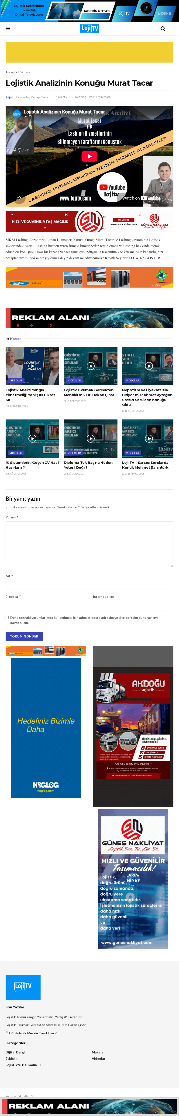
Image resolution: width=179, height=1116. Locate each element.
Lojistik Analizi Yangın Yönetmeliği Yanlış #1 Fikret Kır (30, 395)
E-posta (13, 596)
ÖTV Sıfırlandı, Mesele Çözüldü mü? (31, 1033)
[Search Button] (162, 28)
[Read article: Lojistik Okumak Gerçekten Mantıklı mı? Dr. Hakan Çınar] (90, 366)
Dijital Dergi (15, 1052)
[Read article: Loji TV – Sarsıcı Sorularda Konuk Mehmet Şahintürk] (149, 438)
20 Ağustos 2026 (18, 406)
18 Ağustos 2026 (76, 401)
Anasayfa (11, 72)
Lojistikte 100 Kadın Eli (23, 1065)
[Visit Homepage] (89, 28)
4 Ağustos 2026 (75, 473)
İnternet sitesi (104, 596)
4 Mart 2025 (64, 97)
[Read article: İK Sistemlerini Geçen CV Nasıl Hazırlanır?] (32, 438)
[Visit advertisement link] (89, 11)
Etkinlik (11, 1058)
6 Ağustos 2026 (17, 473)
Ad (9, 576)
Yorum (12, 517)
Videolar (25, 72)
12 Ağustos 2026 (134, 410)
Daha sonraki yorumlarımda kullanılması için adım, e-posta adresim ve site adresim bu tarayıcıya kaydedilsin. (84, 620)
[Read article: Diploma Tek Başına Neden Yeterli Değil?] (90, 438)
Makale (97, 1052)
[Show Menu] (16, 28)
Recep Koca (39, 97)
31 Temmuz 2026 (134, 473)
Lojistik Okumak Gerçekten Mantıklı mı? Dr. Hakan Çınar (46, 1025)
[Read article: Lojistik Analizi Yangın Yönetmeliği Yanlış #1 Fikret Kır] (32, 366)
